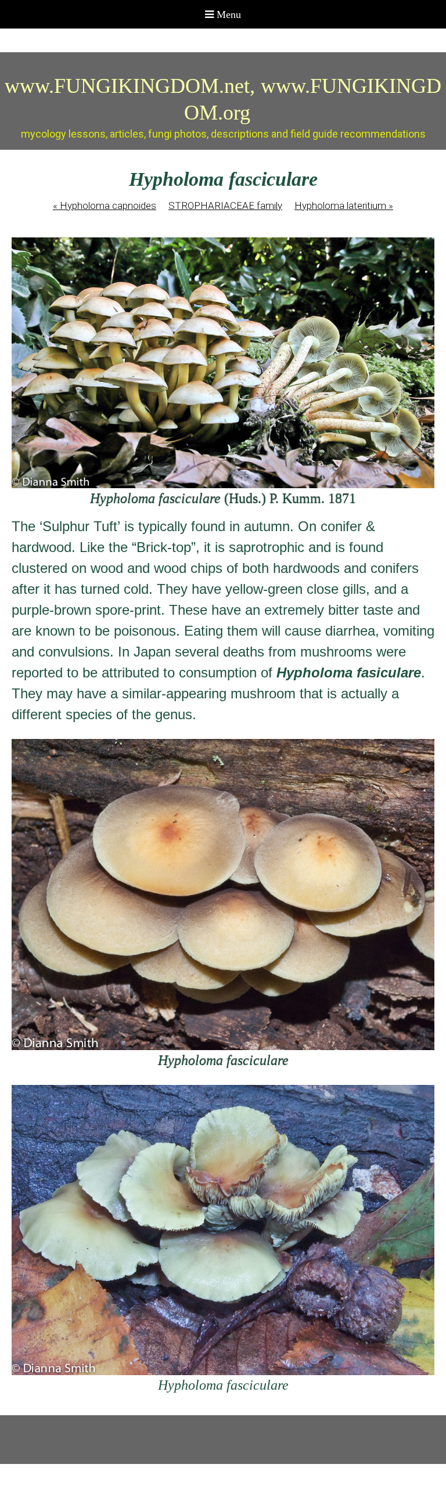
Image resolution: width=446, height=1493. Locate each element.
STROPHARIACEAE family (225, 205)
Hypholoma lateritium (343, 205)
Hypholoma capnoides (104, 205)
